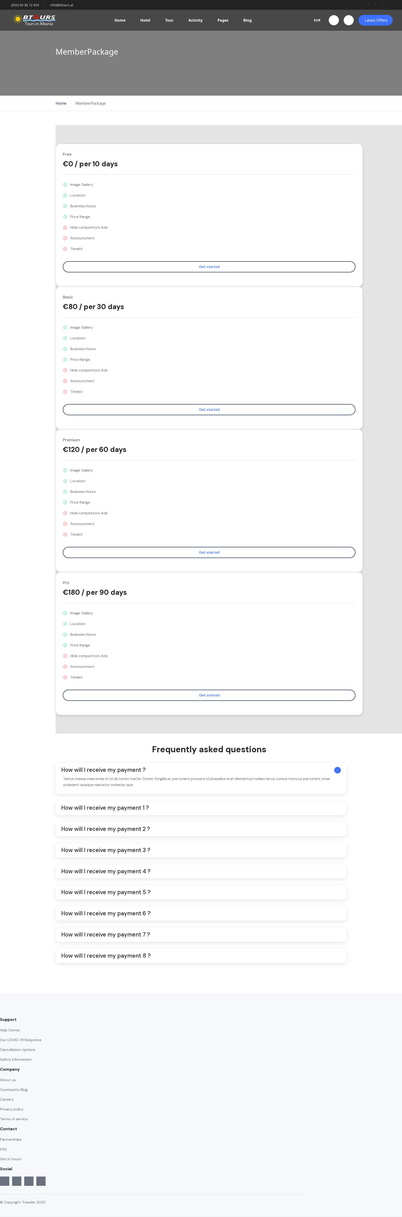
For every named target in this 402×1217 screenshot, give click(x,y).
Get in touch (10, 1159)
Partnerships (11, 1139)
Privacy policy (11, 1109)
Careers (6, 1099)
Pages (223, 20)
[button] (334, 20)
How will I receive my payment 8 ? (106, 956)
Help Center (10, 1030)
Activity (195, 20)
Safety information (16, 1059)
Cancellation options (17, 1049)
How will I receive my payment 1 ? (105, 808)
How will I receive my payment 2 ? (105, 829)
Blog (247, 20)
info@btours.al (61, 5)
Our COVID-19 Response (20, 1039)
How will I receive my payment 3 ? (105, 850)
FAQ (3, 1149)
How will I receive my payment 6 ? (106, 913)
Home (119, 20)
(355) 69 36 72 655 (25, 5)
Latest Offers (376, 20)
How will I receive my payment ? (103, 770)
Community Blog (14, 1089)
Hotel (145, 20)
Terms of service (14, 1119)
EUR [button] (317, 20)
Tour (169, 20)
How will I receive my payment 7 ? (105, 934)
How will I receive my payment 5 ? (106, 892)
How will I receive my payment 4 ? (106, 871)
